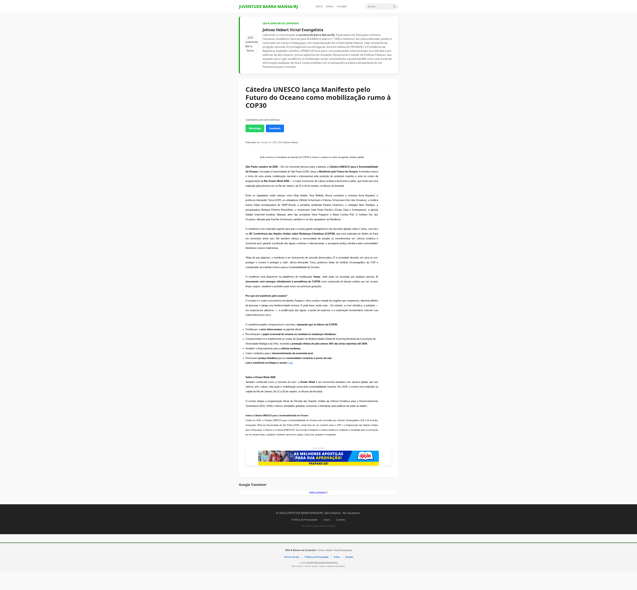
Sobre (329, 6)
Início (319, 6)
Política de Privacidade (304, 519)
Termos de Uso (291, 557)
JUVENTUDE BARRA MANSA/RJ (268, 6)
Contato (342, 6)
